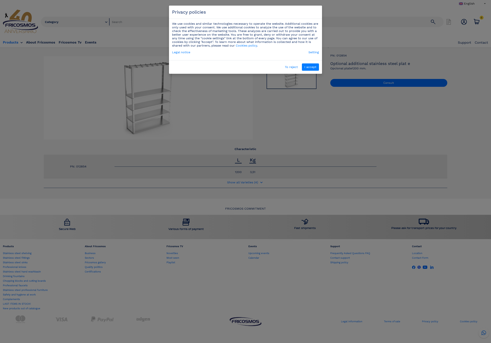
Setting (313, 52)
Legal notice (181, 52)
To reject (291, 67)
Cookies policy (246, 45)
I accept (310, 67)
